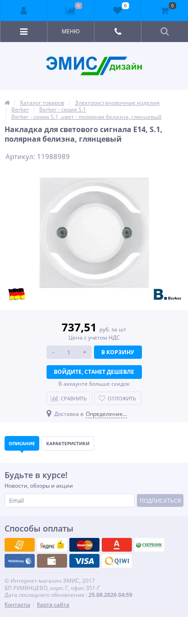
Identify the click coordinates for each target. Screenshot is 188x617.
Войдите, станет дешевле (94, 372)
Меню (71, 31)
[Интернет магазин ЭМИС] (7, 102)
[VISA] (20, 545)
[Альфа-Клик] (20, 561)
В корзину (117, 352)
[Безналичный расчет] (117, 561)
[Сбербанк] (52, 561)
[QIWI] (149, 545)
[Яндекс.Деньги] (117, 545)
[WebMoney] (84, 545)
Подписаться (160, 501)
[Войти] (24, 10)
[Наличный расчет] (84, 561)
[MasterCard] (52, 545)
